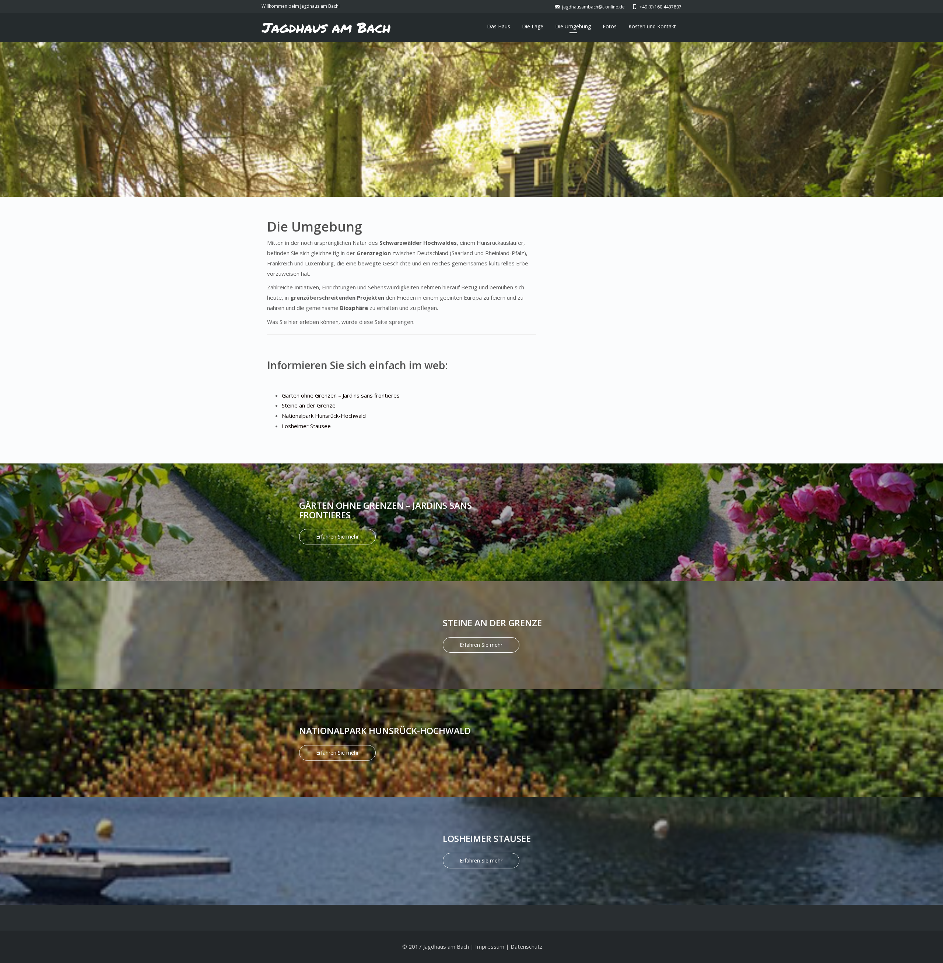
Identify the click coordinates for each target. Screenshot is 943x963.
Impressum (489, 946)
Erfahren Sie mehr (337, 536)
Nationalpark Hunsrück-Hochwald (324, 415)
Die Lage (532, 26)
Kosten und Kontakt (652, 26)
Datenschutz (527, 946)
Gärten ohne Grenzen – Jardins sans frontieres (341, 395)
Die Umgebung (573, 26)
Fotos (610, 26)
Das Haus (498, 26)
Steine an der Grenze (309, 405)
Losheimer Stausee (306, 426)
